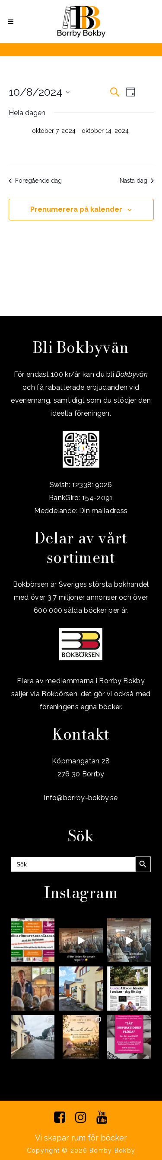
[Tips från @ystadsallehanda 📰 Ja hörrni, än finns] (129, 988)
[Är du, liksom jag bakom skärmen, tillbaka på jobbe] (32, 1037)
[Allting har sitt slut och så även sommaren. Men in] (80, 1037)
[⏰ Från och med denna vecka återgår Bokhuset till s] (80, 988)
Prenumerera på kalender (76, 209)
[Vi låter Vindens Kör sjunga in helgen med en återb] (80, 940)
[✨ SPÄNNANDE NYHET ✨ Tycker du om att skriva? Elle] (129, 1037)
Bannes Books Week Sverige (89, 141)
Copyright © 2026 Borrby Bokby (81, 1150)
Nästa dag (133, 180)
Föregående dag (38, 180)
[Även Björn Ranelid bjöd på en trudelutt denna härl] (129, 940)
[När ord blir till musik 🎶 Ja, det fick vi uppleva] (32, 988)
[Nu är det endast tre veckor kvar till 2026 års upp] (32, 940)
